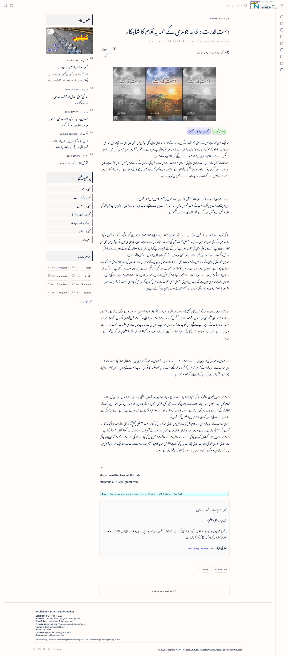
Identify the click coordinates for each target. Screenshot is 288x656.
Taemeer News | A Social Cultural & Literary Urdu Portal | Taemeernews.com (204, 649)
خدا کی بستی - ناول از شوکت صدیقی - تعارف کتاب (70, 99)
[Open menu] (282, 5)
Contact (103, 640)
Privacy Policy (114, 640)
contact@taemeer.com (201, 547)
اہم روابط (86, 239)
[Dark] (11, 5)
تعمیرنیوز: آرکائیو (84, 231)
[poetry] (205, 569)
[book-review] (221, 569)
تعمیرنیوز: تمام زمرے (82, 197)
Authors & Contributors (89, 640)
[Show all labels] (85, 301)
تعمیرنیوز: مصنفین (83, 205)
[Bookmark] (5, 5)
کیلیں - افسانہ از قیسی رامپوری (73, 66)
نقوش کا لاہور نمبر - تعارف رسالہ (73, 162)
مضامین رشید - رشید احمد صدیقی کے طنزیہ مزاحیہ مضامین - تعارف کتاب (68, 121)
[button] (51, 31)
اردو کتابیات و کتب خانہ (80, 222)
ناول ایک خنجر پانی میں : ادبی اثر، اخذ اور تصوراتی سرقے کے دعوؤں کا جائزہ (69, 143)
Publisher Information (57, 640)
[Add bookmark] (114, 48)
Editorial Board (73, 640)
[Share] (105, 52)
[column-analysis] (68, 133)
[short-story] (72, 59)
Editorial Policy (41, 640)
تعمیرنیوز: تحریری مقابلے (81, 214)
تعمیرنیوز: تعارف (84, 188)
